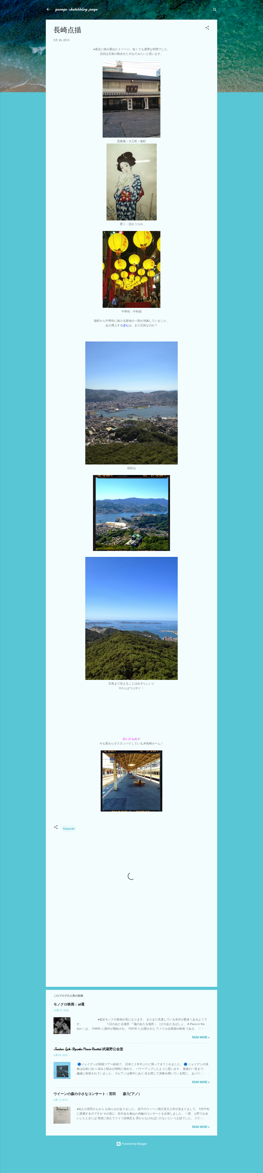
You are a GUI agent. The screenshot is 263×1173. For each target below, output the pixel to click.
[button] (207, 28)
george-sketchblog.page (76, 9)
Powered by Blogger (134, 1144)
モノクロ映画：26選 (69, 1004)
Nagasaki (69, 828)
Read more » (200, 1037)
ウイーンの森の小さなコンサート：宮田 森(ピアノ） (98, 1094)
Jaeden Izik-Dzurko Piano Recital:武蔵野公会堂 (88, 1049)
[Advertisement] (131, 951)
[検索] (215, 10)
